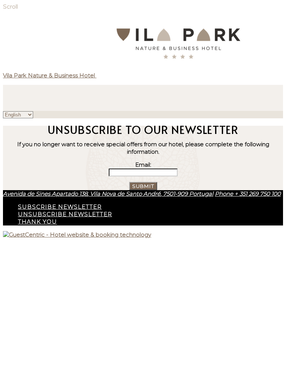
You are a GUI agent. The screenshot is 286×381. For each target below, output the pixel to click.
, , (108, 193)
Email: (143, 164)
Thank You (37, 221)
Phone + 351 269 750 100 (248, 193)
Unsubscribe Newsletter (65, 214)
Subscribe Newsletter (60, 206)
